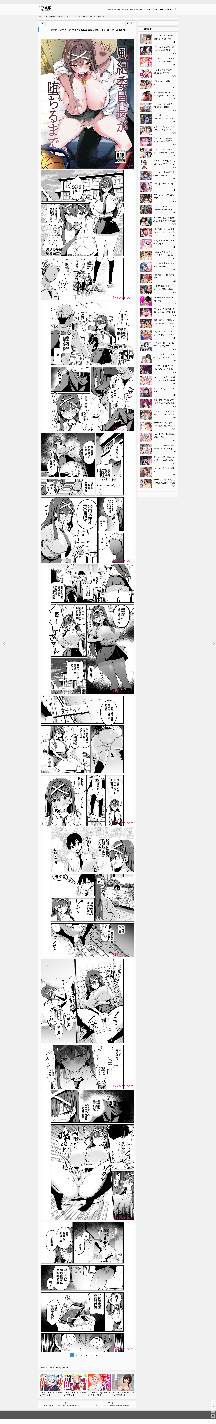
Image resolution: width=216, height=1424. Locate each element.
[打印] (128, 24)
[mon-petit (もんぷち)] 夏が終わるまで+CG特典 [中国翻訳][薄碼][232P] (165, 221)
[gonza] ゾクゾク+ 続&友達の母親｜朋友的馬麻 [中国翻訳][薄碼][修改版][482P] (165, 483)
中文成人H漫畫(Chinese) (118, 9)
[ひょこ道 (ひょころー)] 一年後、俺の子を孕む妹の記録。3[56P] (164, 118)
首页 (42, 16)
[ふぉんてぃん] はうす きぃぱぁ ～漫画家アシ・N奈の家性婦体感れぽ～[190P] (164, 152)
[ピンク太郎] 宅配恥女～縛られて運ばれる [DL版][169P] (164, 50)
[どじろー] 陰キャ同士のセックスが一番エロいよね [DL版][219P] (164, 460)
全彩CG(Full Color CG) (163, 9)
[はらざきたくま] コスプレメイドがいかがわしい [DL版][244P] (164, 414)
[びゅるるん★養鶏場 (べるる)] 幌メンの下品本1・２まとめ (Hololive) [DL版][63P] (164, 312)
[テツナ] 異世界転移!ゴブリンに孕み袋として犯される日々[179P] (164, 403)
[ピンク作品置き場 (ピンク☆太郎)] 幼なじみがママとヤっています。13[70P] (164, 95)
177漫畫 (45, 7)
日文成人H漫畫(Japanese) (140, 9)
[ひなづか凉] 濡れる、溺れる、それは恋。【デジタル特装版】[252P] (164, 335)
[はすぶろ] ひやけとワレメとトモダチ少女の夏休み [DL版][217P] (164, 255)
